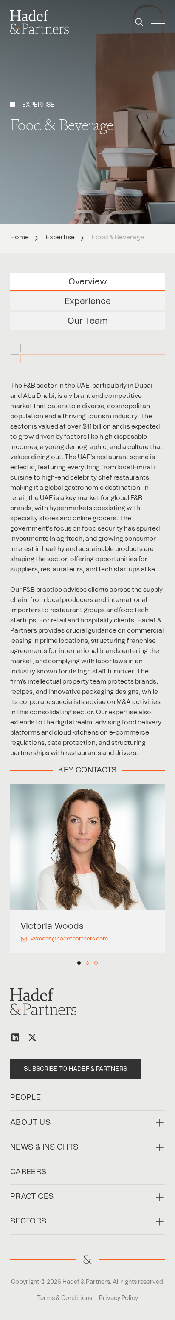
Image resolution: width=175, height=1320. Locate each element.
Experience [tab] (88, 301)
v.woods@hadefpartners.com (69, 939)
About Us (30, 1123)
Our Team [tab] (88, 321)
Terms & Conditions (64, 1298)
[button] (139, 22)
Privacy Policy (118, 1298)
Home (19, 237)
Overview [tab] (87, 282)
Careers (28, 1172)
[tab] (79, 963)
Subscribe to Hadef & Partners (75, 1069)
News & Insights (44, 1147)
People (25, 1097)
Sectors (28, 1221)
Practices (32, 1197)
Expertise (60, 237)
